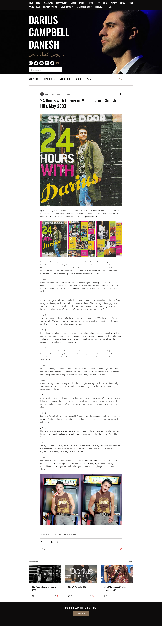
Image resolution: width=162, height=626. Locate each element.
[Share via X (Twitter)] (47, 542)
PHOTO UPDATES (70, 534)
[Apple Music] (47, 63)
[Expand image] (53, 239)
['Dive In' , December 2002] (81, 574)
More (88, 79)
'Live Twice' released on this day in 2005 (45, 589)
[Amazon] (52, 63)
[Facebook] (36, 63)
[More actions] (120, 94)
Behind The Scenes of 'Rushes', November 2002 (115, 589)
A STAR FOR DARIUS (85, 6)
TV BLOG (78, 79)
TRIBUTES (99, 6)
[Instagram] (31, 63)
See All (130, 561)
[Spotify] (41, 63)
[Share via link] (57, 542)
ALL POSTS (33, 79)
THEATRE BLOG (49, 79)
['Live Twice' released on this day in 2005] (45, 574)
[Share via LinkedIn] (52, 542)
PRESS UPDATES (57, 534)
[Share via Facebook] (41, 542)
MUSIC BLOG (65, 79)
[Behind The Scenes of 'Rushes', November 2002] (117, 574)
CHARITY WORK (67, 6)
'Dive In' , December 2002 (77, 587)
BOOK (38, 6)
